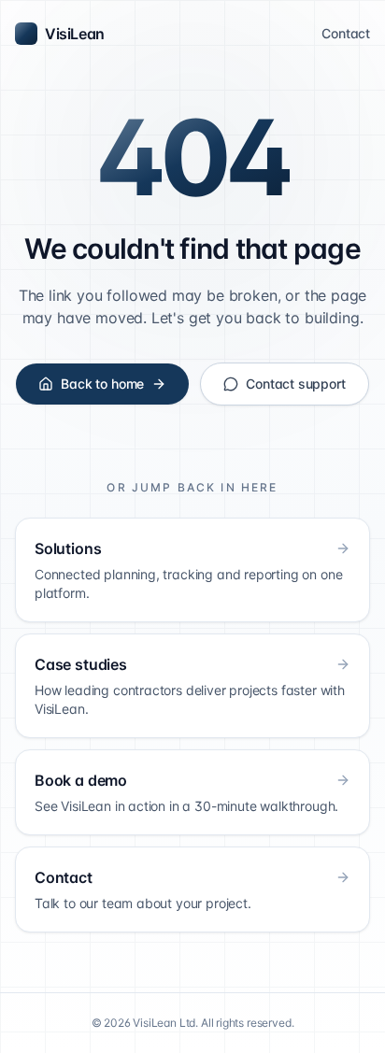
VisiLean (75, 33)
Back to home (102, 383)
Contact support (295, 383)
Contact (345, 33)
